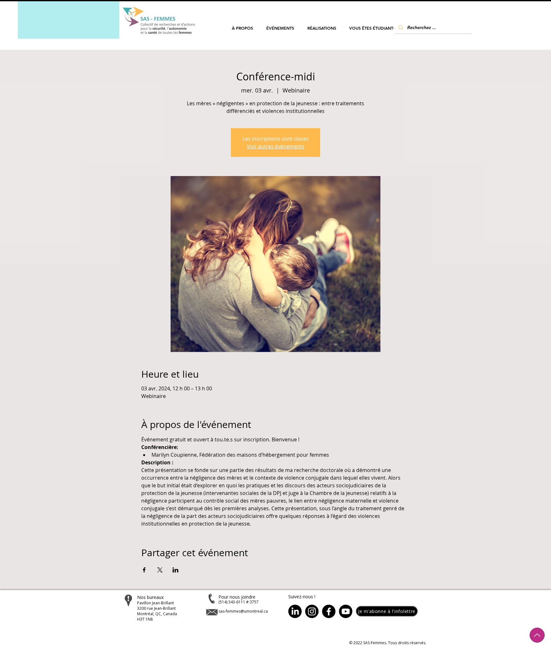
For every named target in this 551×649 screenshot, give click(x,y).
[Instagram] (312, 611)
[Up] (537, 635)
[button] (242, 28)
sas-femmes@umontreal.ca (243, 611)
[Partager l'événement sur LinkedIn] (176, 569)
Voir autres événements (276, 146)
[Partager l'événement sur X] (160, 569)
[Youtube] (345, 611)
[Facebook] (328, 611)
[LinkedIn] (295, 611)
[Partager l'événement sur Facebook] (144, 569)
